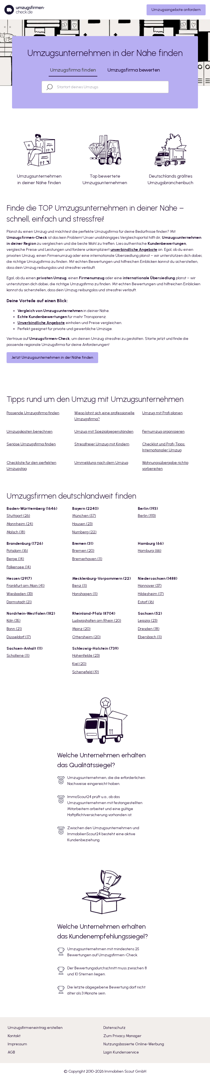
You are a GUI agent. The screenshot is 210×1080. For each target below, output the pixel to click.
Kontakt (14, 1036)
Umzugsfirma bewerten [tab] (133, 70)
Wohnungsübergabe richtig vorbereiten (165, 465)
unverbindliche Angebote (133, 249)
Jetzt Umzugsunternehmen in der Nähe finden (52, 357)
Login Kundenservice (121, 1052)
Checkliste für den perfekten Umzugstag (31, 465)
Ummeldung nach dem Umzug (101, 462)
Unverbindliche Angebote (41, 322)
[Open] (166, 87)
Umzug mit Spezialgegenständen (103, 431)
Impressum (17, 1044)
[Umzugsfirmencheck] (24, 10)
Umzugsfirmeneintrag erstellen (35, 1027)
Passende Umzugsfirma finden (33, 413)
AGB (11, 1052)
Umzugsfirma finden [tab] (73, 70)
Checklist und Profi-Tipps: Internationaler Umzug (163, 447)
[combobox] (110, 87)
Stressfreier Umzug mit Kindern (101, 444)
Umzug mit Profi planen (162, 413)
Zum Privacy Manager (122, 1036)
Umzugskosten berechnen (29, 431)
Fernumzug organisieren (163, 431)
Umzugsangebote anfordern (176, 9)
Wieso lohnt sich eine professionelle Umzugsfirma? (104, 416)
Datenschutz (114, 1027)
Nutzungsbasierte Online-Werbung (133, 1044)
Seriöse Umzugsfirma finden (31, 444)
